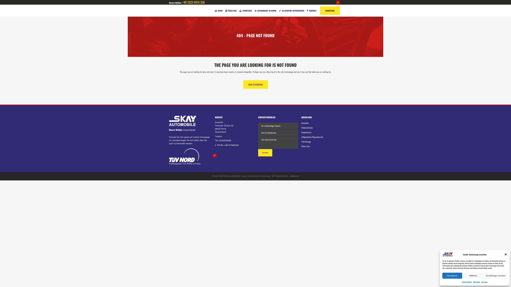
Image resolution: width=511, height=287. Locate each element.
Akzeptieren (452, 276)
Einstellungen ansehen (496, 276)
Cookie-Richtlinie (467, 282)
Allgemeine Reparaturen (312, 137)
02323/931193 (189, 130)
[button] (505, 254)
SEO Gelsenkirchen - (280, 176)
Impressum (484, 282)
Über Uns (305, 146)
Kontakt (305, 123)
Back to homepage (255, 84)
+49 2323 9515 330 (193, 2)
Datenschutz (476, 282)
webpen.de (294, 176)
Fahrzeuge (306, 142)
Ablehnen (473, 276)
